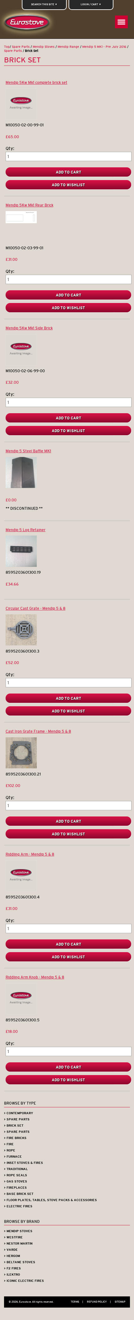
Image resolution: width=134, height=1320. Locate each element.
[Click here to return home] (28, 23)
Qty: (10, 148)
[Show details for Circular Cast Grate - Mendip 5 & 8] (21, 644)
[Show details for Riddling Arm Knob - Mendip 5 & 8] (21, 1013)
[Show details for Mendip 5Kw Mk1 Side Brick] (21, 364)
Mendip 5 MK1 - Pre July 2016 (104, 46)
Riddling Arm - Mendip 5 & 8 (30, 854)
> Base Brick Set (18, 1194)
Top (7, 46)
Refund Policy (99, 1301)
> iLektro (12, 1274)
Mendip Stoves (44, 46)
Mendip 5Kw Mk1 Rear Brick (29, 205)
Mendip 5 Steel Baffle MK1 (28, 451)
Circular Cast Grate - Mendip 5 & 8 (35, 608)
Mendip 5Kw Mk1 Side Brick (29, 328)
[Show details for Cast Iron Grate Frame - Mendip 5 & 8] (21, 767)
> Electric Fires (18, 1206)
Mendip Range (68, 46)
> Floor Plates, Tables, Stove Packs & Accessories (50, 1200)
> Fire (9, 1144)
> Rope (9, 1150)
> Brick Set (13, 1125)
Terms (77, 1301)
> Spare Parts (17, 1119)
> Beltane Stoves (19, 1262)
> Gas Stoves (15, 1181)
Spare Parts (21, 46)
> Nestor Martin (18, 1243)
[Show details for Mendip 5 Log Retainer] (21, 565)
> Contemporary (18, 1113)
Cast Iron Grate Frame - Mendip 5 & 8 (38, 731)
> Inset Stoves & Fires (23, 1162)
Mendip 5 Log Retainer (25, 530)
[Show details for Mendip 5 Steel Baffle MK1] (21, 487)
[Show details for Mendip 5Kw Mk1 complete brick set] (21, 118)
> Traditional (16, 1169)
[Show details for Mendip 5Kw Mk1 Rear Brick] (21, 222)
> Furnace (13, 1156)
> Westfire (13, 1237)
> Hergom (12, 1256)
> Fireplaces (15, 1187)
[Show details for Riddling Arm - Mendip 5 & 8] (21, 890)
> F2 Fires (12, 1268)
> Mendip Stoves (18, 1231)
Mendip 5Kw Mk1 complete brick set (36, 82)
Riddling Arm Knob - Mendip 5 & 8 (35, 977)
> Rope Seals (15, 1175)
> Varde (11, 1249)
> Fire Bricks (15, 1138)
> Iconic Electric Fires (24, 1280)
